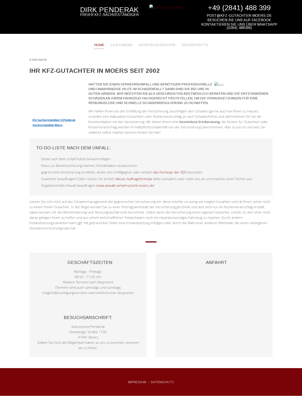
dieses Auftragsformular (134, 179)
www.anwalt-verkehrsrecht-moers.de (125, 185)
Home (99, 45)
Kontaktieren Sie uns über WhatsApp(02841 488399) (239, 26)
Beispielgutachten (157, 45)
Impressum (137, 382)
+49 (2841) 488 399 (239, 8)
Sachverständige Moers (47, 125)
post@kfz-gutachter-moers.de (239, 15)
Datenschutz (162, 382)
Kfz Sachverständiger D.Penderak (53, 120)
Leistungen (121, 45)
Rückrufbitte (195, 45)
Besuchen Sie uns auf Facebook (239, 20)
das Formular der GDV (170, 172)
